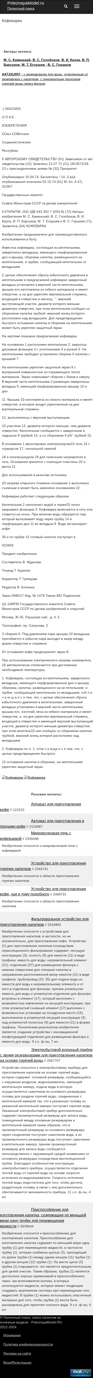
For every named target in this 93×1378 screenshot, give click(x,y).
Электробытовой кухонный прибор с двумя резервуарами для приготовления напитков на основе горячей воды (46, 1055)
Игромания (12, 1335)
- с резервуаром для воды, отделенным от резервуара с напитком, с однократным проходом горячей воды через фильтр (45, 79)
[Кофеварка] (12, 777)
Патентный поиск (20, 8)
